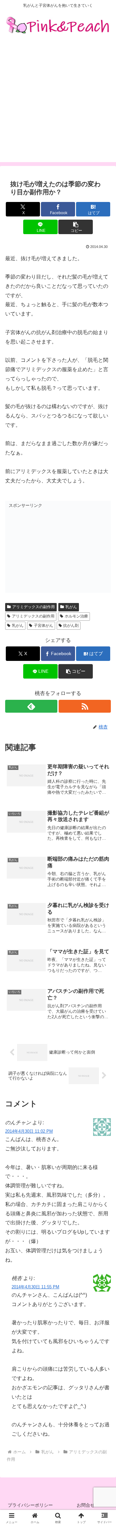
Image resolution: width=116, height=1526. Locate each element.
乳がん (71, 607)
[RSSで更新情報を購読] (85, 706)
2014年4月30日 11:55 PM (35, 1286)
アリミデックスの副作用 (33, 607)
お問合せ (86, 1505)
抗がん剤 (71, 625)
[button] (75, 227)
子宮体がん (43, 625)
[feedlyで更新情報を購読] (31, 706)
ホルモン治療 (76, 616)
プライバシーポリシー (30, 1505)
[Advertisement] (58, 104)
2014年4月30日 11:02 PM (29, 1131)
